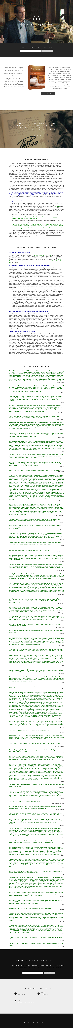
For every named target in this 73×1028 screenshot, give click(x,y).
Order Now (48, 93)
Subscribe (47, 50)
